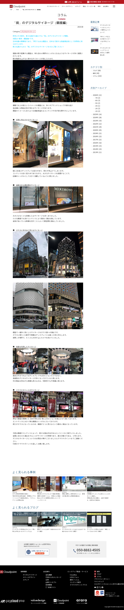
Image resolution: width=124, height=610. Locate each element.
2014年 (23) (97, 149)
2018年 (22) (97, 136)
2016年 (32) (97, 143)
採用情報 (49, 585)
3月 (96, 106)
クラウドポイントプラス (78, 585)
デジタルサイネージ (53, 6)
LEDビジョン (74, 577)
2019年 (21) (97, 133)
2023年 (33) (97, 120)
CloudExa (73, 575)
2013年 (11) (97, 152)
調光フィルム (74, 580)
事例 (99, 6)
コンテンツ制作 (75, 582)
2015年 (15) (97, 146)
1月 (96, 111)
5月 (96, 103)
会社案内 (105, 6)
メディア (78, 6)
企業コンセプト (51, 582)
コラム (95, 76)
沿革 (47, 580)
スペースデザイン (67, 6)
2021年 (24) (97, 127)
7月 (96, 98)
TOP (11, 9)
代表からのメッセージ (53, 577)
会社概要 (49, 575)
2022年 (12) (97, 124)
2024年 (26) (97, 117)
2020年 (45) (97, 130)
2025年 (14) (97, 114)
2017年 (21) (97, 139)
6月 (96, 100)
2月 (96, 108)
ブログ (17, 9)
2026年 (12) (97, 95)
